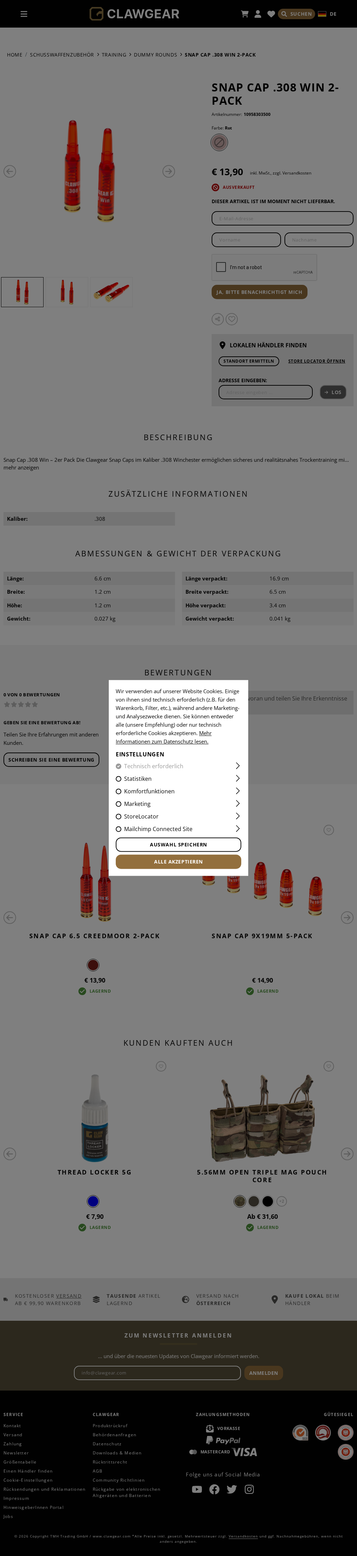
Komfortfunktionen (149, 791)
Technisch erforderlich (153, 766)
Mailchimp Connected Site (158, 829)
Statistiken (138, 779)
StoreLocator (141, 817)
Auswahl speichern (178, 845)
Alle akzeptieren (178, 862)
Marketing (137, 804)
